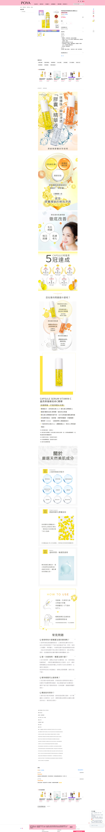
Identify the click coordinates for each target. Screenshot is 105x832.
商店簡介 (43, 830)
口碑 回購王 (65, 62)
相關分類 (40, 60)
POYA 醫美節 (72, 62)
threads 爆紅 (59, 62)
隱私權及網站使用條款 (45, 831)
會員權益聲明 (59, 830)
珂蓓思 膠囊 (40, 62)
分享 (63, 55)
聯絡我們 (58, 831)
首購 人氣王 (78, 62)
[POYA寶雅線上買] (26, 3)
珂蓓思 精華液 (46, 62)
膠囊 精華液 (53, 62)
